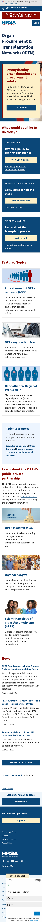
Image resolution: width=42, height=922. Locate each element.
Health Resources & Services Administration (16, 8)
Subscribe (20, 801)
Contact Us (7, 866)
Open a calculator (21, 200)
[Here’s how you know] (21, 3)
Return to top (7, 788)
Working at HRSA (9, 839)
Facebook (3, 861)
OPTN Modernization (19, 528)
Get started (21, 238)
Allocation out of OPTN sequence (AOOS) (20, 290)
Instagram (21, 861)
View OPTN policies (21, 159)
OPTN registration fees (20, 342)
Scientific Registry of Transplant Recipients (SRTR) (20, 622)
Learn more (21, 107)
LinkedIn (16, 861)
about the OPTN (29, 496)
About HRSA (7, 843)
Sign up (21, 820)
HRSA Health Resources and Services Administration (10, 854)
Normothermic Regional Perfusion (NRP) (21, 388)
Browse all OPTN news (21, 762)
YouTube (12, 861)
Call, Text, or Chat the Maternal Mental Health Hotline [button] (21, 15)
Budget (5, 836)
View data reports (13, 207)
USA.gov (5, 904)
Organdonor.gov (16, 575)
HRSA (9, 23)
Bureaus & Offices (9, 832)
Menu (36, 23)
